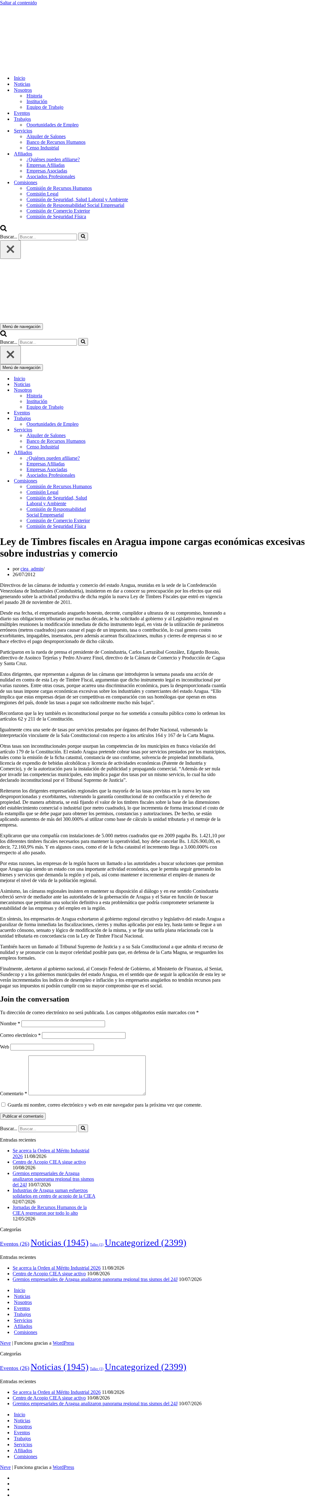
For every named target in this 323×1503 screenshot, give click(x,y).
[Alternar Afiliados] (110, 452)
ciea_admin (32, 568)
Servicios (23, 1320)
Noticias (22, 84)
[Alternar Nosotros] (110, 390)
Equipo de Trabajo (44, 107)
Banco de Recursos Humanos (55, 142)
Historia (34, 95)
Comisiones (25, 1332)
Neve (5, 1343)
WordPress (63, 1343)
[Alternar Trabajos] (110, 418)
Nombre (10, 1023)
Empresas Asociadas (46, 170)
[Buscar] (3, 229)
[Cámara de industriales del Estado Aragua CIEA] (31, 67)
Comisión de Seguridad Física (56, 216)
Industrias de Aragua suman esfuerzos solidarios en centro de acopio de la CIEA (54, 1193)
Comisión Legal (42, 193)
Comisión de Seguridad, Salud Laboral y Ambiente (77, 199)
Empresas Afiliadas (45, 165)
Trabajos (22, 1314)
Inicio (19, 78)
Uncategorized (145, 1242)
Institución (36, 101)
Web (4, 1047)
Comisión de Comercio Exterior (58, 210)
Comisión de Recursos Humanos (59, 188)
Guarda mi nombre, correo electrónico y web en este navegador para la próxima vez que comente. (105, 1105)
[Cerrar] (10, 249)
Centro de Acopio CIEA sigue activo (49, 1162)
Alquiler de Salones (46, 136)
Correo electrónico (20, 1035)
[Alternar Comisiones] (110, 481)
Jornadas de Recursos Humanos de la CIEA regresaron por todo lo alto (50, 1210)
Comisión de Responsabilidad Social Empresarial (75, 205)
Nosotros (23, 1302)
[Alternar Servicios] (110, 430)
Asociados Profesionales (50, 176)
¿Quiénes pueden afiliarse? (53, 159)
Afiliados (23, 1326)
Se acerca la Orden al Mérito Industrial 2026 (57, 1268)
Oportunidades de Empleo (52, 124)
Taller (96, 1244)
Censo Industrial (42, 147)
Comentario (13, 1093)
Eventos (22, 113)
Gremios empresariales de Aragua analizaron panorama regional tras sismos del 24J (53, 1179)
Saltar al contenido (18, 2)
